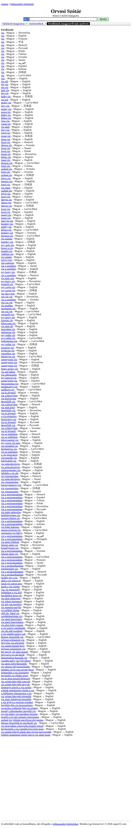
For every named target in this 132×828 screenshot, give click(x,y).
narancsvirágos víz (11, 530)
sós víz (4, 87)
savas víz (6, 112)
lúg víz (4, 84)
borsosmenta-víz (9, 383)
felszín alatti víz (9, 544)
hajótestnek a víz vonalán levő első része (22, 728)
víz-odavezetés (9, 374)
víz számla (6, 238)
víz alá (4, 81)
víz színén (6, 256)
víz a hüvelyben (9, 395)
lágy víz (5, 105)
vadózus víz (7, 254)
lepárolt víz (7, 284)
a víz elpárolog (9, 416)
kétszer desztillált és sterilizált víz (19, 722)
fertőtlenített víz (9, 568)
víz (2, 32)
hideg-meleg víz (9, 368)
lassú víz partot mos (11, 583)
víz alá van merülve (11, 604)
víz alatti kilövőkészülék (14, 663)
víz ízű (4, 99)
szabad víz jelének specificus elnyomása (22, 720)
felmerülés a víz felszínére (15, 672)
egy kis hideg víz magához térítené (19, 714)
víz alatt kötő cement (12, 625)
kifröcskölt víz (8, 460)
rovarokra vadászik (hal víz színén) (19, 708)
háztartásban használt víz (14, 657)
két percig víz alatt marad (14, 651)
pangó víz (6, 214)
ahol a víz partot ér (11, 580)
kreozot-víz (7, 235)
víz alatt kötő (8, 407)
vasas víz (6, 123)
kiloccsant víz (8, 323)
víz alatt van (7, 278)
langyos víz (7, 220)
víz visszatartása (9, 476)
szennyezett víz (9, 359)
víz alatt (5, 126)
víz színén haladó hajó (12, 645)
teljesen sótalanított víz (13, 648)
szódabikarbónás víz (11, 616)
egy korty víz (8, 272)
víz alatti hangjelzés (11, 619)
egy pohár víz (8, 335)
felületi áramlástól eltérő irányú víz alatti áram (25, 734)
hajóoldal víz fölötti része (14, 675)
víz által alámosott (10, 598)
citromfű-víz (7, 314)
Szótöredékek (36, 23)
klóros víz (6, 229)
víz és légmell (8, 392)
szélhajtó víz (7, 389)
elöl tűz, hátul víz (10, 613)
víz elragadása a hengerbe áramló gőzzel (22, 725)
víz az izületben (9, 434)
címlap (4, 4)
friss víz (5, 120)
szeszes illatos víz (10, 518)
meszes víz (7, 162)
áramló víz (6, 251)
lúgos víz (6, 178)
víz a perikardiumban (12, 565)
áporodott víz (8, 329)
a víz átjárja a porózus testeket (17, 702)
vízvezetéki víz (9, 457)
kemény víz (7, 223)
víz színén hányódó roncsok (15, 681)
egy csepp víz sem (10, 442)
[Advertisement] (66, 763)
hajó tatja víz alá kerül (12, 654)
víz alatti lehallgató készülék (16, 699)
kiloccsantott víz (9, 440)
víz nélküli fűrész (10, 610)
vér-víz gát (6, 296)
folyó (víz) (6, 259)
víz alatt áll (7, 326)
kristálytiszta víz (10, 547)
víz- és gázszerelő (10, 589)
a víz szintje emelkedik (13, 628)
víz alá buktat (8, 371)
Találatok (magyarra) (13, 23)
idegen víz (6, 145)
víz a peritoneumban (11, 494)
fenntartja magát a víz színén (16, 687)
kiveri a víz (7, 248)
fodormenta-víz (9, 341)
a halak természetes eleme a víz (17, 690)
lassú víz (5, 160)
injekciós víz (7, 350)
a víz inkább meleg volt (13, 633)
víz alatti (5, 187)
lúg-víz (5, 93)
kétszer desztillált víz (12, 636)
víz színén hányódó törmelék (16, 696)
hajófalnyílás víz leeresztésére (17, 705)
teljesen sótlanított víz (12, 639)
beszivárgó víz (8, 419)
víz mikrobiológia (10, 463)
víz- (3, 78)
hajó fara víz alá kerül (12, 642)
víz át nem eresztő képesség (15, 678)
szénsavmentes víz (10, 470)
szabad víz (6, 168)
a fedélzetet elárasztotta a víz (16, 693)
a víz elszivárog (9, 454)
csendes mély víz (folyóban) (16, 660)
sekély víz (6, 226)
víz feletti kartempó (11, 601)
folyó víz (5, 193)
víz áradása (7, 305)
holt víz (5, 90)
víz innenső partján (11, 607)
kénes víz (6, 157)
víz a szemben (8, 265)
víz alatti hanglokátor (12, 622)
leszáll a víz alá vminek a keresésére (20, 717)
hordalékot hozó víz (11, 595)
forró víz (5, 132)
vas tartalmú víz (9, 445)
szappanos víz (8, 308)
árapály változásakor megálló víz (18, 711)
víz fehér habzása (10, 527)
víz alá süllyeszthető (11, 631)
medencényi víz (9, 386)
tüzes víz (5, 139)
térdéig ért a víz (9, 577)
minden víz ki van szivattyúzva (17, 669)
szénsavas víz (8, 332)
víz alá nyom (8, 293)
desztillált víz (8, 401)
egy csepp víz (8, 287)
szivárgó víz (7, 347)
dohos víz (6, 117)
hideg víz (6, 96)
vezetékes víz (8, 353)
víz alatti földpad (10, 542)
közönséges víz (9, 448)
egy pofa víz (7, 245)
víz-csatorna (7, 262)
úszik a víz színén (10, 586)
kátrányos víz (8, 356)
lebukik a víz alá (9, 473)
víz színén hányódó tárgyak (15, 684)
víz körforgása (8, 398)
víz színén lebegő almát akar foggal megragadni (26, 731)
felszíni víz (7, 320)
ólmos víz (6, 202)
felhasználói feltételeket (65, 823)
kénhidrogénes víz (10, 515)
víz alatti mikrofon (11, 512)
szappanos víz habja (11, 532)
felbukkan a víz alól (11, 592)
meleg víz (6, 102)
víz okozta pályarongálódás (15, 666)
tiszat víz (6, 136)
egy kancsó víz (8, 377)
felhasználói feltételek (22, 4)
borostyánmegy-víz (11, 485)
